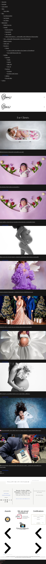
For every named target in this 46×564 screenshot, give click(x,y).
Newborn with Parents (12, 73)
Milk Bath (9, 64)
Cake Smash (5, 6)
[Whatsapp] (9, 500)
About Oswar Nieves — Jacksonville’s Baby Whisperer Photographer (21, 36)
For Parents (6, 18)
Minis (3, 9)
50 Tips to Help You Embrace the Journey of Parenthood (20, 50)
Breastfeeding (8, 78)
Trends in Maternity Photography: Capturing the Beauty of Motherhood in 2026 (16, 292)
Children (7, 76)
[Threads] (11, 500)
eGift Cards (6, 43)
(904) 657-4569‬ (6, 493)
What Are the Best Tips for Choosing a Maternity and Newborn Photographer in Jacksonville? (19, 257)
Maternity (4, 2)
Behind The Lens (7, 25)
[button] (7, 533)
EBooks (7, 48)
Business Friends (8, 41)
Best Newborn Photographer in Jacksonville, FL (9, 187)
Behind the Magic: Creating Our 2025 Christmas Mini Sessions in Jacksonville (16, 327)
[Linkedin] (7, 502)
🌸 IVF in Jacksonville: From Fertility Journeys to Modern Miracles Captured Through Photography (20, 430)
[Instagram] (3, 500)
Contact (3, 80)
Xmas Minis (6, 11)
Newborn (4, 4)
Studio (8, 59)
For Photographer (8, 15)
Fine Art (9, 66)
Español (5, 27)
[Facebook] (1, 500)
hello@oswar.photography (6, 495)
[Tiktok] (5, 502)
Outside (9, 62)
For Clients (6, 20)
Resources (6, 46)
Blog (3, 13)
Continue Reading (5, 155)
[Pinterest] (7, 500)
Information (4, 22)
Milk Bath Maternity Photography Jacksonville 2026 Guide (12, 152)
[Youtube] (5, 500)
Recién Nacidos (9, 29)
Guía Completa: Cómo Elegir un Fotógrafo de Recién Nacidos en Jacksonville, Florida (17, 222)
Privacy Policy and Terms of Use (23, 498)
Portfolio (6, 55)
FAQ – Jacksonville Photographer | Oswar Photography (17, 39)
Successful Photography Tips (14, 52)
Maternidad (8, 32)
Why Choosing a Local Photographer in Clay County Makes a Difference (15, 393)
